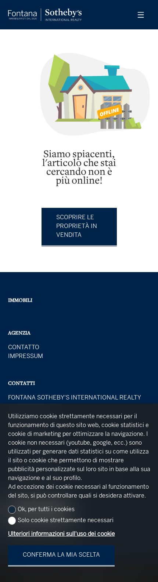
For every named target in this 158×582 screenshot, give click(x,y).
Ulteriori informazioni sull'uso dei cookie (61, 534)
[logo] (45, 14)
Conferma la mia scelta (61, 555)
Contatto (23, 347)
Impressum (25, 356)
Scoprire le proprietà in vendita (76, 226)
